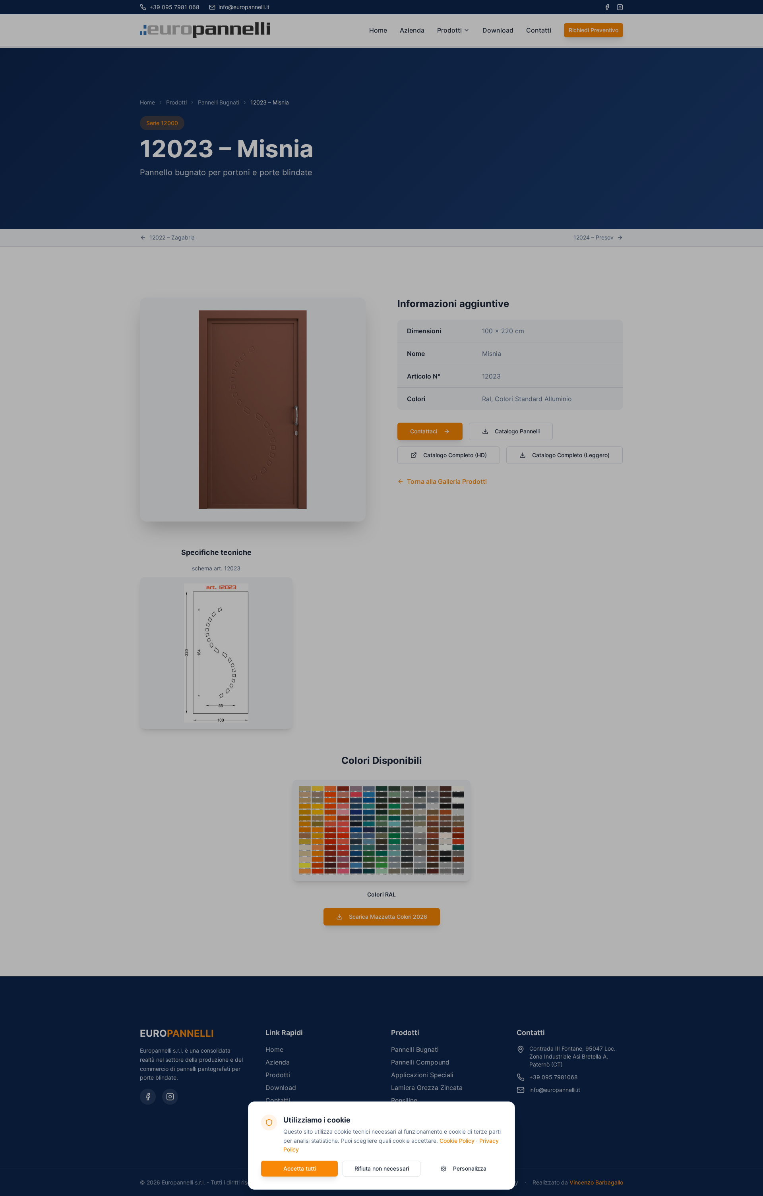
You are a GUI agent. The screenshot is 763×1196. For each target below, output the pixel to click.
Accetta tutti (299, 1168)
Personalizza (469, 1168)
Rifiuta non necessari (381, 1168)
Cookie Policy (457, 1140)
